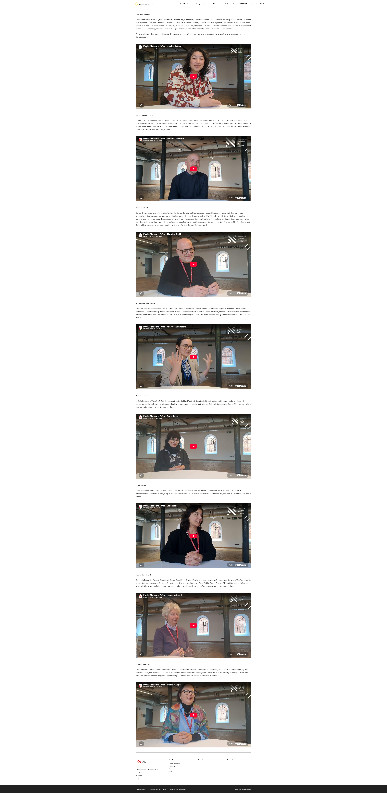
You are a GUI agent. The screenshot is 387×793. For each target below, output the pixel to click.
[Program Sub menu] (204, 4)
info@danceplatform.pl (143, 778)
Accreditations (214, 4)
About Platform (185, 4)
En (261, 4)
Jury (170, 771)
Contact (253, 4)
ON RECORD (242, 4)
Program (199, 4)
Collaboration (230, 4)
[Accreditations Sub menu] (221, 4)
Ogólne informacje (174, 763)
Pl (264, 4)
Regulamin (172, 766)
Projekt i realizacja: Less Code (242, 789)
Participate (202, 760)
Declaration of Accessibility (178, 789)
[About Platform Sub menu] (192, 4)
